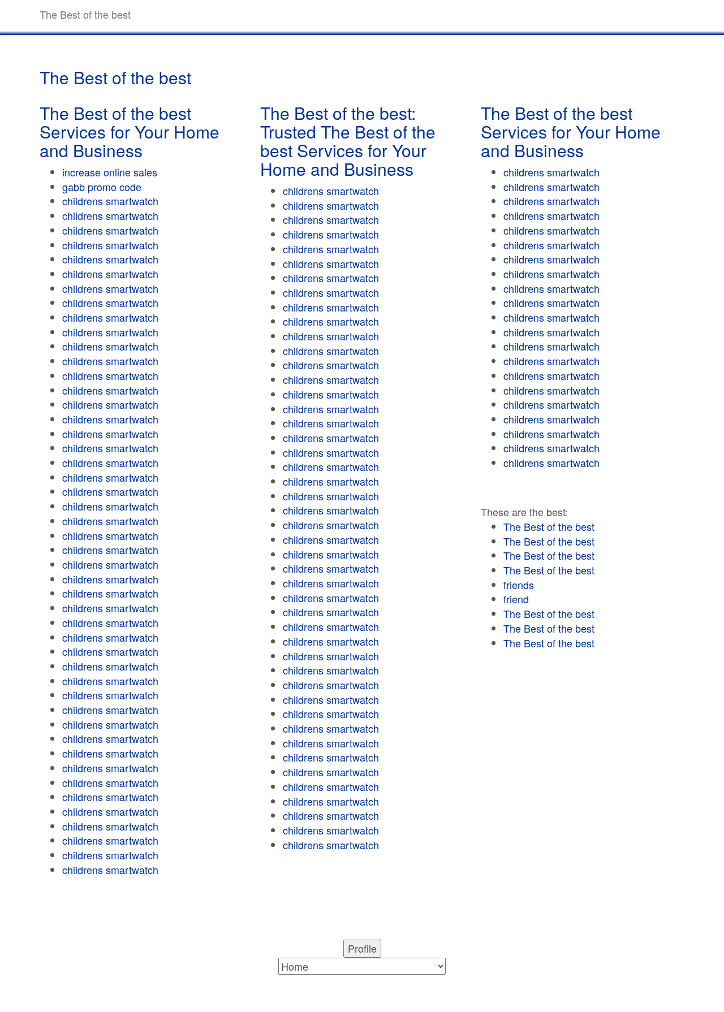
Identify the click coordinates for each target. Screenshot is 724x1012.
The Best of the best (548, 526)
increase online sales (109, 172)
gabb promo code (101, 186)
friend (516, 598)
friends (518, 584)
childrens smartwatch (110, 200)
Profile (362, 948)
